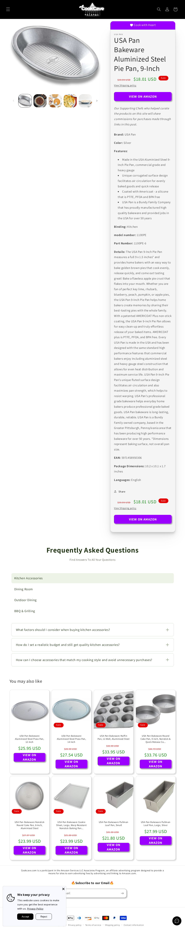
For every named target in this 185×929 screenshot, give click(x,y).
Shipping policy (112, 925)
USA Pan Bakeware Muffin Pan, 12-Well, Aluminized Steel (113, 737)
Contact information (134, 925)
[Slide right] (97, 101)
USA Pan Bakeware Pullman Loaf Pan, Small (113, 824)
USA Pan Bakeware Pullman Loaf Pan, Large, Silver (155, 824)
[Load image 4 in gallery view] (70, 100)
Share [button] (122, 491)
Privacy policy (74, 925)
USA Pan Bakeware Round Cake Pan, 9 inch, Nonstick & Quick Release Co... (156, 738)
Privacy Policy (35, 908)
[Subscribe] (122, 893)
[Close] (63, 889)
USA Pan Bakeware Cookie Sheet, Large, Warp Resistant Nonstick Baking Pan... (71, 825)
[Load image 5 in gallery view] (85, 100)
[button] (8, 9)
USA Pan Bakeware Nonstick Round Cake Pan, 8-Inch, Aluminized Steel (29, 825)
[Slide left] (14, 101)
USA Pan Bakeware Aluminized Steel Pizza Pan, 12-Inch (29, 738)
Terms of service (93, 925)
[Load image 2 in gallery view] (40, 100)
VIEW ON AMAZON (143, 96)
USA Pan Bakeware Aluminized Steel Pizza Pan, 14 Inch (71, 738)
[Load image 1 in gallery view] (25, 100)
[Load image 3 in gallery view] (55, 100)
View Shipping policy (125, 85)
